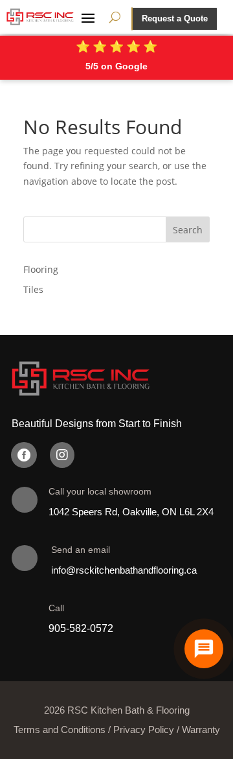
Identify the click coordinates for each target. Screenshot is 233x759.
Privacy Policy (143, 729)
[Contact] (203, 648)
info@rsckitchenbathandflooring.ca (124, 570)
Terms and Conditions (59, 729)
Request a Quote (175, 18)
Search (188, 230)
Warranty (201, 729)
